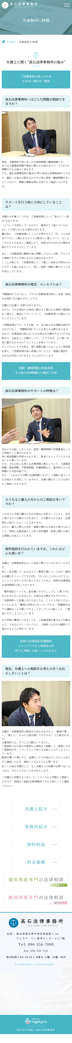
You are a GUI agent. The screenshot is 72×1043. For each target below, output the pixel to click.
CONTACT (46, 964)
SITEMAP (25, 964)
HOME (11, 42)
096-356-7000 (36, 944)
